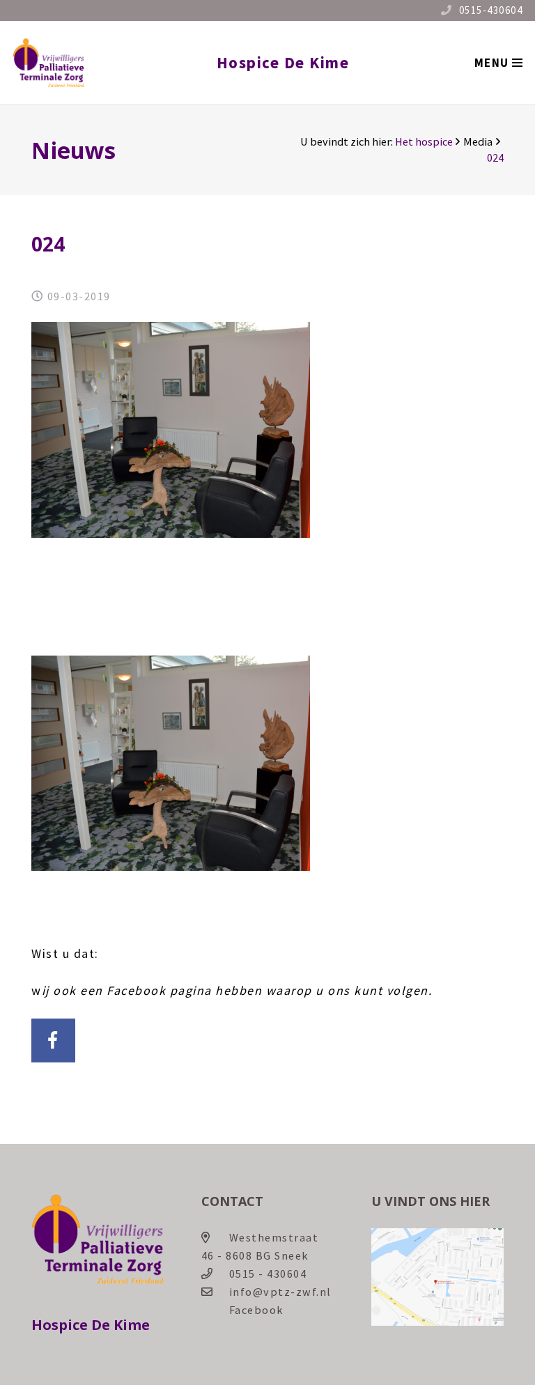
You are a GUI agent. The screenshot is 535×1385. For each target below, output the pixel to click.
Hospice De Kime (283, 62)
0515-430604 (491, 10)
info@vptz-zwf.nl (280, 1292)
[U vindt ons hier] (437, 1322)
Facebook (256, 1310)
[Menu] (498, 62)
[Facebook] (53, 1040)
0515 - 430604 (268, 1273)
